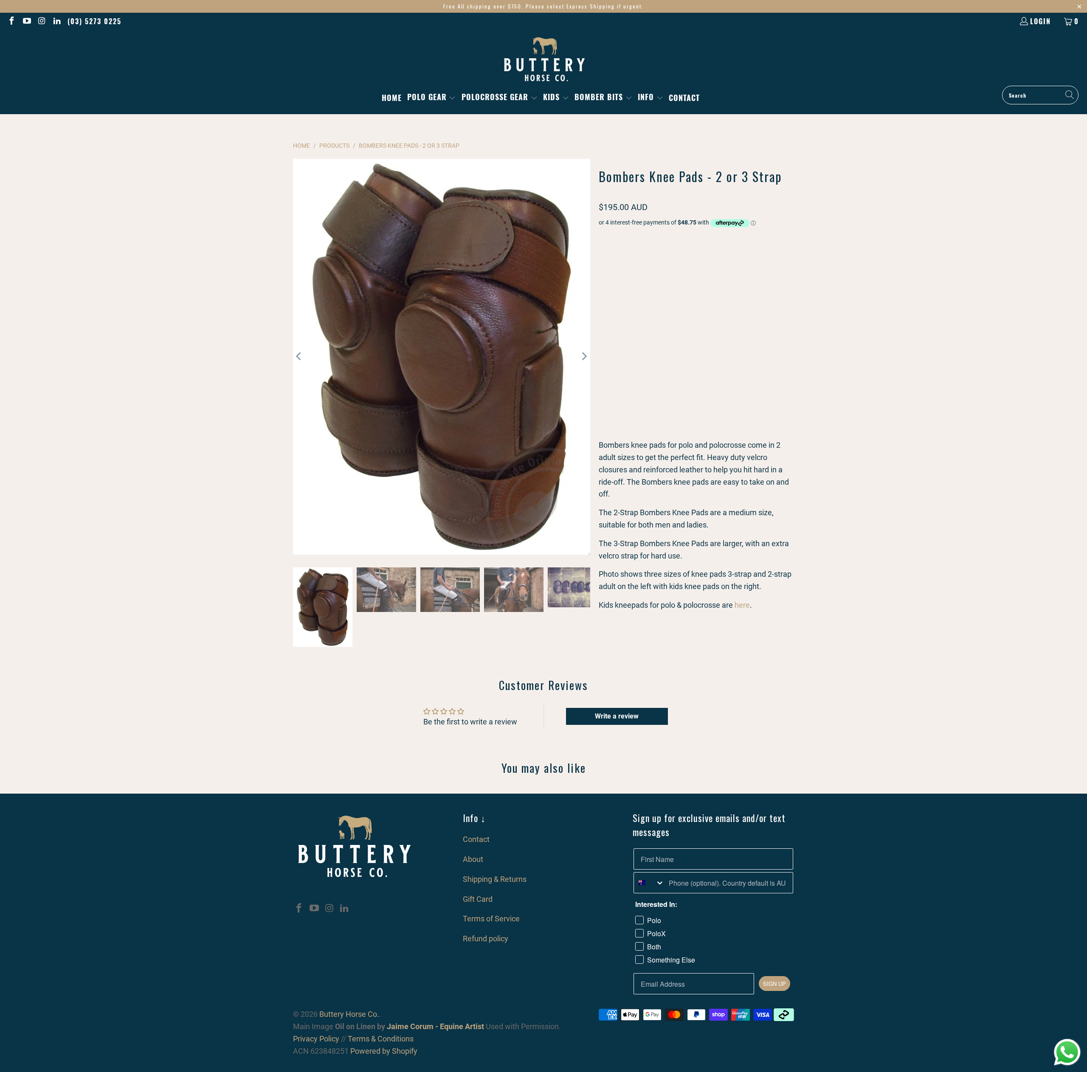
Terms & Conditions (381, 1038)
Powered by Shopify (383, 1051)
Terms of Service (491, 918)
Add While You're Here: (626, 365)
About (473, 859)
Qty (603, 289)
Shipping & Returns (495, 879)
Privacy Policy (316, 1038)
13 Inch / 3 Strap (626, 261)
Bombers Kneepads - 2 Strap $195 (648, 408)
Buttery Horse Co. (349, 1014)
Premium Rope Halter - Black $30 (647, 378)
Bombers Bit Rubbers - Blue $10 (646, 429)
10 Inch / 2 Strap (686, 261)
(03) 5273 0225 (94, 21)
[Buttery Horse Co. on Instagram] (41, 21)
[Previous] (299, 357)
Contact (476, 839)
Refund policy (485, 938)
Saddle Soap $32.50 (631, 388)
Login (1040, 21)
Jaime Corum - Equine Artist (434, 1026)
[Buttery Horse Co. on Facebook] (11, 21)
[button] (431, 98)
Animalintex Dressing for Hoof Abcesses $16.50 (665, 398)
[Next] (584, 357)
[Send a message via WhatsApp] (1067, 1052)
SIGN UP (774, 983)
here (742, 605)
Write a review (617, 716)
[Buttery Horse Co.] (543, 60)
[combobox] (649, 883)
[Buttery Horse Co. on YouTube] (26, 21)
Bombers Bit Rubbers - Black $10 (647, 419)
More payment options (746, 335)
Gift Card (478, 899)
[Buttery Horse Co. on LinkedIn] (57, 21)
